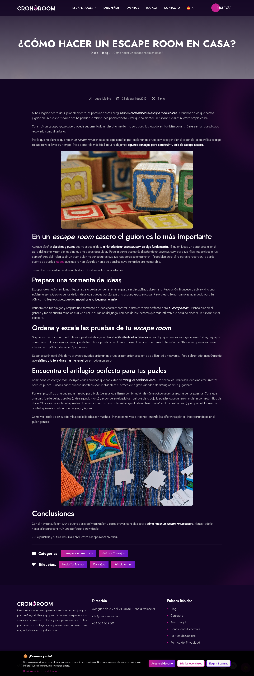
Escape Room (82, 8)
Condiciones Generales (185, 629)
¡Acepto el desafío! (162, 663)
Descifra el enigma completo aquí (40, 671)
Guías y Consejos (113, 553)
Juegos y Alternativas (79, 553)
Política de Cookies (183, 636)
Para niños (111, 8)
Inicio (94, 53)
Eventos (132, 8)
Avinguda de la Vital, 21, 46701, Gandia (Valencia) (123, 609)
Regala (151, 8)
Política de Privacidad (185, 642)
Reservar (224, 8)
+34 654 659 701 (103, 623)
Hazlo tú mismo (73, 564)
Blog (105, 53)
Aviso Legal (178, 622)
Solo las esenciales (191, 663)
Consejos (99, 564)
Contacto (172, 8)
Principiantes (123, 564)
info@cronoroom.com (106, 616)
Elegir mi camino (218, 663)
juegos (60, 261)
